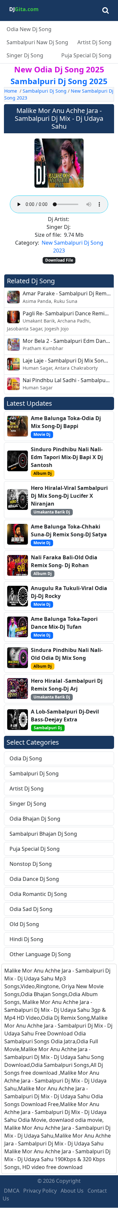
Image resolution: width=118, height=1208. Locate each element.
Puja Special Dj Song (86, 55)
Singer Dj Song (25, 55)
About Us (72, 1190)
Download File (59, 260)
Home (10, 91)
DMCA (11, 1190)
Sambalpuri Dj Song (45, 91)
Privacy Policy (40, 1190)
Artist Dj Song (94, 42)
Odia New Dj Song (29, 29)
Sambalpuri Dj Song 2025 (59, 81)
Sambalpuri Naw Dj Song (37, 42)
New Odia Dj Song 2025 (59, 69)
